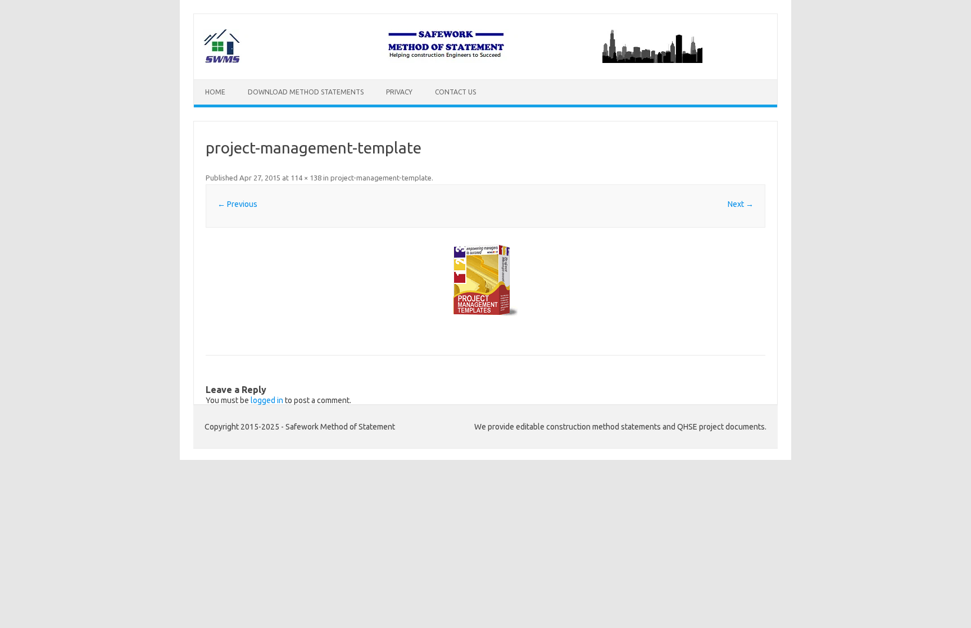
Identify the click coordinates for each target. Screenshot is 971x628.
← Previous (237, 204)
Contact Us (455, 92)
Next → (741, 204)
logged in (267, 400)
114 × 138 (306, 178)
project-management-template (381, 178)
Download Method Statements (306, 92)
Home (215, 92)
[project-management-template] (485, 282)
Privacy (399, 92)
